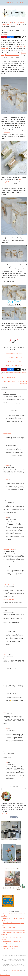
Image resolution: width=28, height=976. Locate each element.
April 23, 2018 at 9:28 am (9, 434)
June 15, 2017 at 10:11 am (11, 631)
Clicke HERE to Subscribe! (14, 2)
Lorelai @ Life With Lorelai (9, 584)
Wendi (7, 443)
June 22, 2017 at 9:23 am (9, 551)
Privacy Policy (21, 971)
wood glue (7, 132)
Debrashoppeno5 (7, 433)
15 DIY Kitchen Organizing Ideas (11, 927)
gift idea (11, 374)
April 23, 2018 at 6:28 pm (11, 445)
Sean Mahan (6, 654)
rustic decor (15, 374)
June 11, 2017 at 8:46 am (11, 693)
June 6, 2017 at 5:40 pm (8, 682)
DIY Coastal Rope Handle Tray (14, 357)
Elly (4, 392)
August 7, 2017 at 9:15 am (9, 502)
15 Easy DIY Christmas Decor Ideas (12, 946)
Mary (5, 712)
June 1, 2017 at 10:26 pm (9, 753)
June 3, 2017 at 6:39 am (10, 764)
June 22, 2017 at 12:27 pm (11, 567)
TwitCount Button (5, 975)
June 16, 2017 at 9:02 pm (9, 586)
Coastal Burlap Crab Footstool (14, 365)
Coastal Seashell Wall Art (14, 361)
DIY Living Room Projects (17, 372)
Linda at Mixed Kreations (9, 549)
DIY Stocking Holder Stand (10, 949)
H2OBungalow (14, 12)
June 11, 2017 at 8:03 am (11, 668)
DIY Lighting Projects (9, 372)
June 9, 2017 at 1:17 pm (8, 656)
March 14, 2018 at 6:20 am (11, 481)
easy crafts (8, 374)
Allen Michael (6, 465)
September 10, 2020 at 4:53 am (10, 394)
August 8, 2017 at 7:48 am (11, 519)
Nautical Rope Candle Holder (14, 353)
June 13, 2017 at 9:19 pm (9, 612)
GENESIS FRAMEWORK (15, 970)
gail (4, 610)
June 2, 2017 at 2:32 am (8, 713)
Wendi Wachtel (9, 408)
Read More (4, 813)
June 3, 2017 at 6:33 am (10, 730)
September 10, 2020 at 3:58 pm (12, 410)
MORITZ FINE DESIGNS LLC (10, 971)
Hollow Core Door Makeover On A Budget (14, 930)
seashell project (19, 374)
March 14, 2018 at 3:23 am (9, 467)
